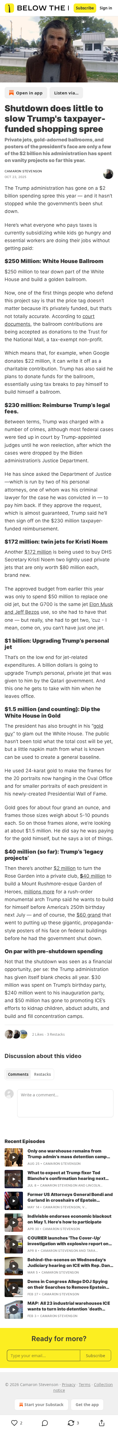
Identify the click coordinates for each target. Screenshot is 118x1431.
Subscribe (85, 8)
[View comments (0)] (45, 1423)
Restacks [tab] (42, 1074)
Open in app (29, 93)
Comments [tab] (18, 1074)
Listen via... (66, 93)
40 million (94, 876)
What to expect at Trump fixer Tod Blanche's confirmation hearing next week (66, 1175)
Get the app (87, 1404)
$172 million (38, 552)
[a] (13, 1157)
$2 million (65, 868)
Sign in (106, 8)
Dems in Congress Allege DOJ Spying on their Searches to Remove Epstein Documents (67, 1284)
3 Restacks (56, 1034)
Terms (85, 1384)
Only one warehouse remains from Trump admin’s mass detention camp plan (67, 1154)
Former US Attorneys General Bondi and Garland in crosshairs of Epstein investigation (70, 1197)
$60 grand (88, 915)
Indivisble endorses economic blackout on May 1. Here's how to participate (69, 1219)
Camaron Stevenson (23, 171)
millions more (39, 892)
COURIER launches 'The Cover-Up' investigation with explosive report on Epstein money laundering (68, 1241)
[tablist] (29, 1074)
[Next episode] (19, 76)
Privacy (68, 1384)
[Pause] (6, 76)
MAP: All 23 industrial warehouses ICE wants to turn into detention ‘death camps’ (68, 1306)
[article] (59, 1157)
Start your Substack (44, 1404)
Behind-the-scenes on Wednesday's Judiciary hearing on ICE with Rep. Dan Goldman (68, 1262)
